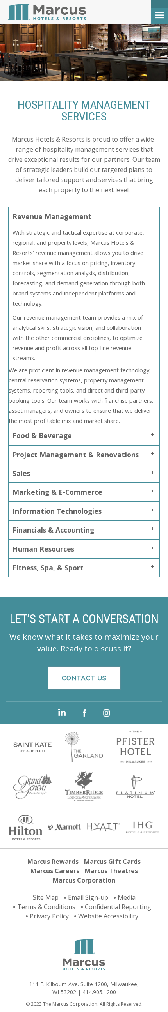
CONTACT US (84, 678)
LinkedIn (62, 712)
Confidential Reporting (118, 906)
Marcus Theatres (111, 871)
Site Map (46, 897)
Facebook (84, 713)
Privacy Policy (49, 916)
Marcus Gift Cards (112, 861)
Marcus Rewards (53, 861)
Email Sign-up (88, 897)
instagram (106, 713)
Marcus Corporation (84, 880)
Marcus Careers (54, 871)
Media (127, 897)
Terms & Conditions (46, 906)
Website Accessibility (108, 916)
